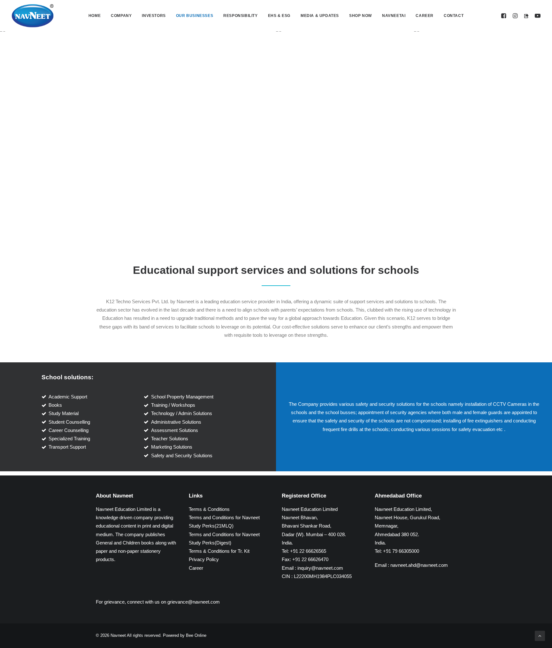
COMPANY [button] (121, 15)
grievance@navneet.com (193, 602)
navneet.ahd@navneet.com (419, 565)
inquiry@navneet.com (320, 568)
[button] (504, 15)
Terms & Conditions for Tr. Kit (219, 551)
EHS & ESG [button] (279, 15)
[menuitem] (94, 15)
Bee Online (196, 635)
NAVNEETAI (393, 15)
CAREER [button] (424, 15)
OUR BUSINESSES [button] (194, 15)
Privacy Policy (204, 559)
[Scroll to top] (540, 635)
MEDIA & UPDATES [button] (320, 15)
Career (196, 568)
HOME (94, 15)
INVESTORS (153, 15)
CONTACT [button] (454, 15)
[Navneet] (33, 15)
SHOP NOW (360, 15)
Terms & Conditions (209, 509)
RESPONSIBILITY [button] (240, 15)
